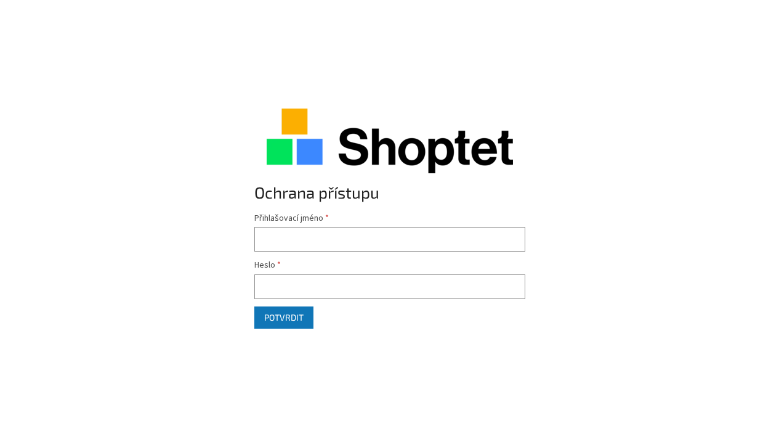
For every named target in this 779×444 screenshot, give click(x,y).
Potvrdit (284, 317)
